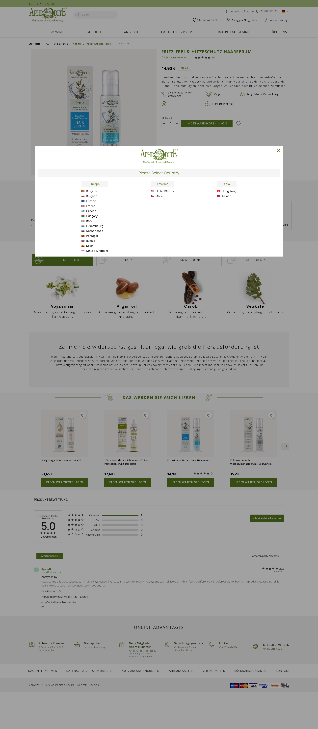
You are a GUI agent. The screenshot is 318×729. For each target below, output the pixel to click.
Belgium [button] (91, 191)
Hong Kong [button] (229, 191)
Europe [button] (94, 184)
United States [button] (165, 191)
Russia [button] (90, 240)
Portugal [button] (92, 235)
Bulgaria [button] (91, 196)
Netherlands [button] (94, 231)
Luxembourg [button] (94, 226)
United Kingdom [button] (97, 250)
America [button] (162, 184)
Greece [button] (91, 211)
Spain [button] (90, 245)
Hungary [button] (92, 216)
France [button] (90, 206)
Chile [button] (159, 196)
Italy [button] (89, 221)
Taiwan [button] (226, 196)
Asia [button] (227, 184)
